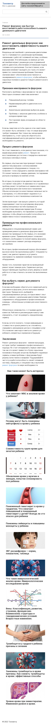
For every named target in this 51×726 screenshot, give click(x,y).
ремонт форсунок (9, 365)
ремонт (26, 153)
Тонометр (7, 3)
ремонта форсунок (24, 77)
